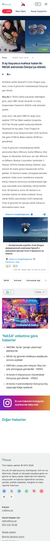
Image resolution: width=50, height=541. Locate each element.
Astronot (17, 280)
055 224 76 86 (9, 524)
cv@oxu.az (7, 510)
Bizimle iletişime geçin (13, 536)
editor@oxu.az (9, 521)
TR (37, 4)
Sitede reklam (9, 532)
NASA (6, 280)
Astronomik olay (33, 280)
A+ (9, 74)
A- (3, 74)
